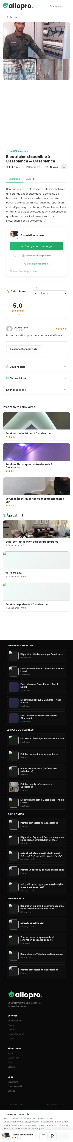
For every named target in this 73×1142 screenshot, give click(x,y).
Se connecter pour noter (24, 348)
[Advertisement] (36, 111)
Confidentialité (15, 1086)
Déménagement (16, 1033)
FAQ (10, 1062)
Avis (30, 178)
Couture (12, 1029)
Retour (13, 17)
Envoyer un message (38, 246)
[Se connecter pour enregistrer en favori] (64, 166)
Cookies (11, 1090)
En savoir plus (36, 1128)
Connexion (56, 6)
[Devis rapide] (53, 1136)
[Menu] (67, 6)
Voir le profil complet (38, 263)
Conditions (13, 1081)
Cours (11, 1025)
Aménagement (15, 1020)
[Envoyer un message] (43, 1136)
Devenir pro (13, 1057)
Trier (35, 287)
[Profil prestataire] (6, 1136)
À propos (14, 178)
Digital (11, 1038)
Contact (11, 1066)
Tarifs (10, 1053)
